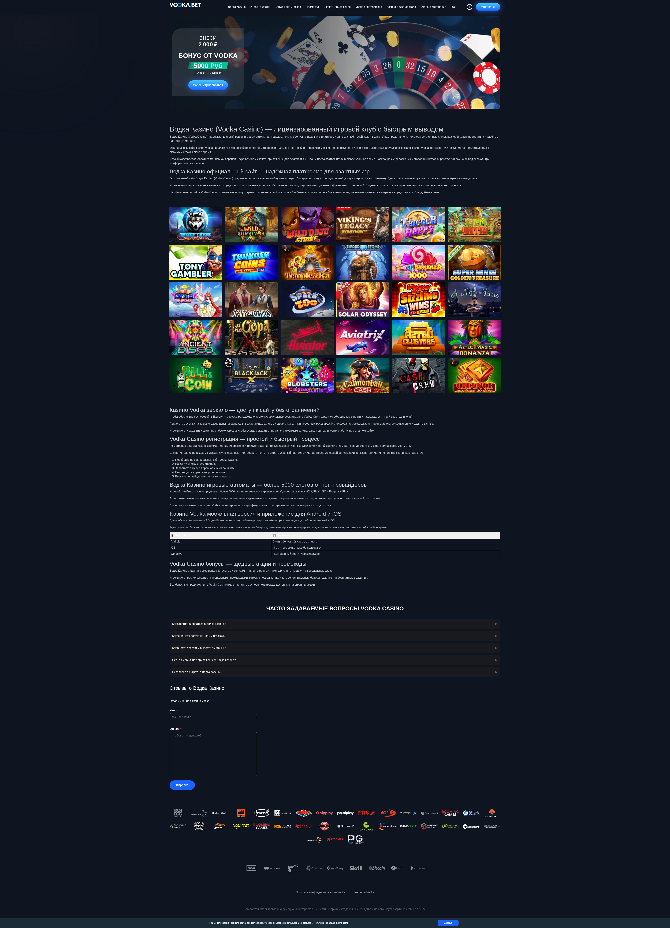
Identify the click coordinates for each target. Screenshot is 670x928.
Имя (172, 710)
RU (453, 6)
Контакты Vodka (364, 892)
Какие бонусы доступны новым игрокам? (198, 635)
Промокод (312, 6)
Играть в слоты (260, 6)
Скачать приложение (337, 6)
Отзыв (174, 728)
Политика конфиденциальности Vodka (320, 892)
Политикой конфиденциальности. (331, 923)
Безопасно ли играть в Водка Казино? (196, 672)
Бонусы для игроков (288, 6)
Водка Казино (237, 6)
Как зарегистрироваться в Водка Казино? (199, 623)
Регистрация (488, 6)
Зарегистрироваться (208, 85)
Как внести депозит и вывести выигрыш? (199, 647)
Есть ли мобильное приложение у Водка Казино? (204, 659)
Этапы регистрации (433, 6)
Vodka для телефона (368, 6)
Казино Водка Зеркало (401, 6)
